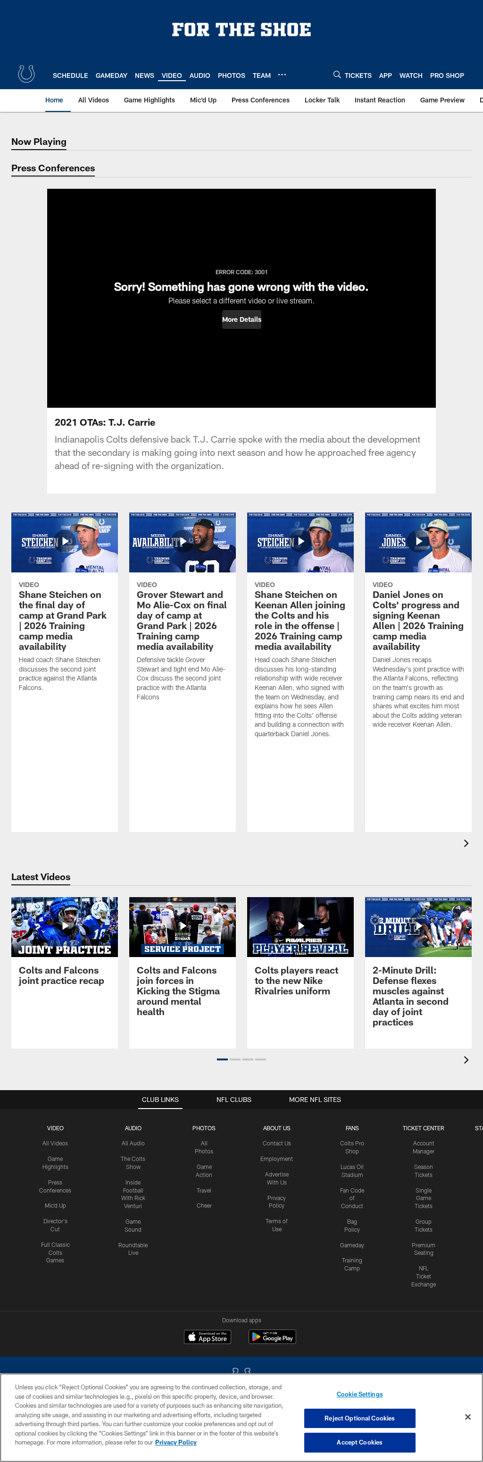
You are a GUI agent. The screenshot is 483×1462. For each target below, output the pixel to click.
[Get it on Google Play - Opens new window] (272, 1341)
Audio (133, 1128)
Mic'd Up (55, 1205)
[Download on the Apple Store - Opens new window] (207, 1338)
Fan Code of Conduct (352, 1198)
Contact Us (277, 1143)
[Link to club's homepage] (26, 74)
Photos (204, 1128)
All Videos (55, 1143)
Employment (276, 1158)
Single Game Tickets (424, 1198)
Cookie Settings (360, 1394)
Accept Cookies (360, 1442)
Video (55, 1128)
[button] (241, 319)
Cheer (204, 1205)
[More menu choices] (282, 74)
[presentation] (468, 844)
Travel (204, 1190)
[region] (241, 1417)
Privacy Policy (176, 1442)
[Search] (337, 74)
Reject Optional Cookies (360, 1418)
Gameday (352, 1245)
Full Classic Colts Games (55, 1252)
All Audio (133, 1143)
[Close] (468, 1417)
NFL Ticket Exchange (423, 1276)
